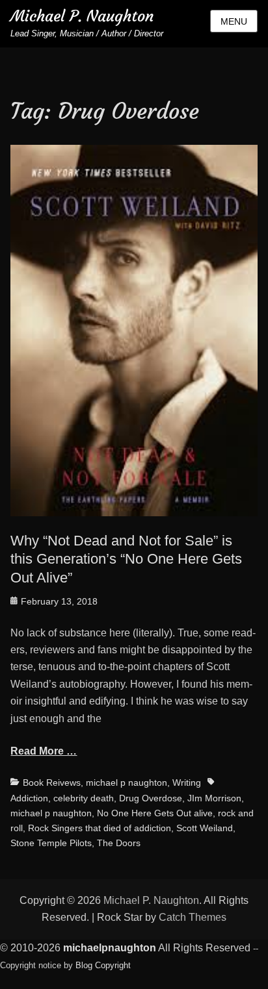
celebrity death (83, 798)
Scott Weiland (204, 828)
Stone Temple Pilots (51, 843)
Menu (234, 21)
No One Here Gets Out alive (155, 813)
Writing (186, 782)
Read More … (43, 751)
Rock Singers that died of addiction (99, 828)
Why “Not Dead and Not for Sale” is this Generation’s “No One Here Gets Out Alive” (126, 559)
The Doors (119, 843)
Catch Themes (192, 917)
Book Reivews (52, 782)
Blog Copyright (103, 965)
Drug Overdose (150, 798)
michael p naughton (126, 782)
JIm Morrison (214, 798)
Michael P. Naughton (82, 16)
